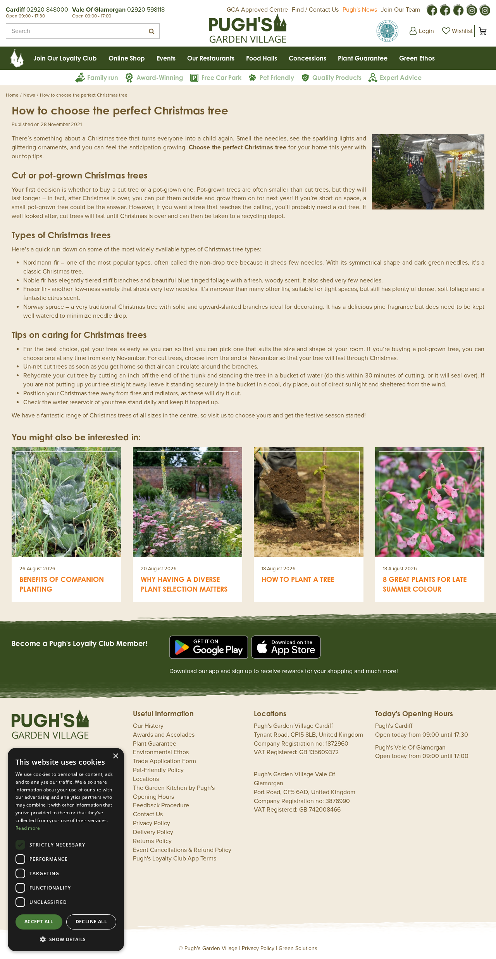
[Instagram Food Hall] (471, 9)
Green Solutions (298, 948)
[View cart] (482, 31)
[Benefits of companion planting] (66, 502)
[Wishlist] (456, 31)
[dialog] (66, 849)
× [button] (115, 756)
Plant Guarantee (154, 744)
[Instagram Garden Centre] (484, 9)
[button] (66, 939)
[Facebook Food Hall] (431, 9)
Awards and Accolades (164, 735)
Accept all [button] (38, 921)
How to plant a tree (298, 579)
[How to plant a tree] (308, 502)
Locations (146, 779)
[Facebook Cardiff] (445, 9)
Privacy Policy (151, 823)
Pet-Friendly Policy (158, 770)
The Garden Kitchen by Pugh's (174, 788)
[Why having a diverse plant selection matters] (188, 502)
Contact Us (148, 814)
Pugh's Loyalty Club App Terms (174, 858)
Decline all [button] (91, 921)
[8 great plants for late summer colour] (430, 502)
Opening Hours (153, 797)
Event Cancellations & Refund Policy (182, 850)
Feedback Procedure (161, 805)
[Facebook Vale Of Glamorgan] (458, 9)
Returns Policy (152, 841)
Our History (148, 726)
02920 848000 (47, 10)
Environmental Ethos (161, 752)
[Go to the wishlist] (456, 31)
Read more (28, 828)
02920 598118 (146, 10)
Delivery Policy (153, 832)
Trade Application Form (164, 761)
